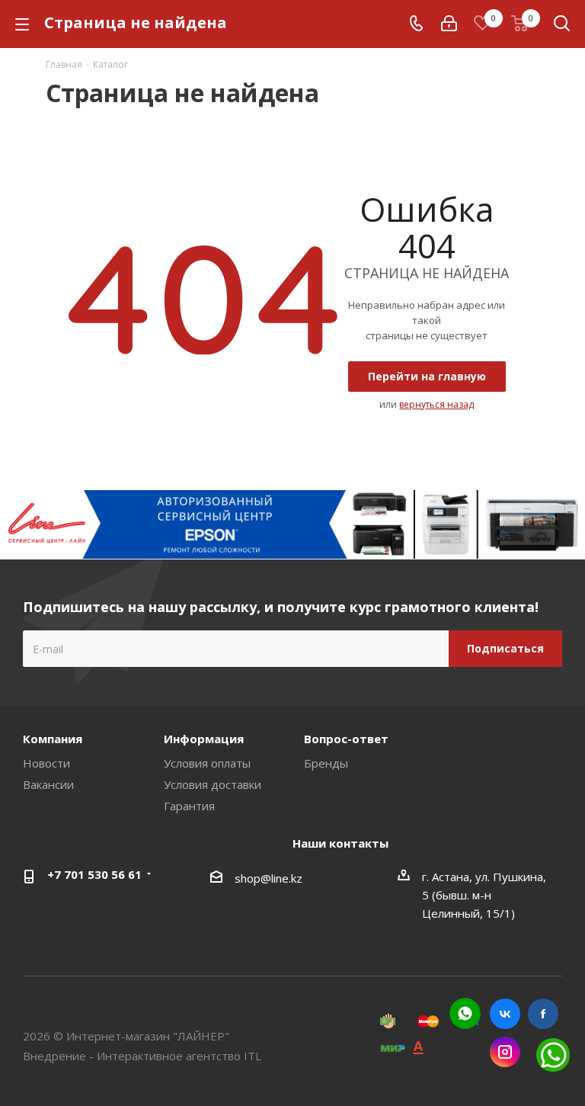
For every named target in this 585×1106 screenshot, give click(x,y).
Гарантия (189, 805)
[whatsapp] (465, 1013)
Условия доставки (212, 784)
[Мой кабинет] (449, 23)
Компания (52, 738)
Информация (204, 738)
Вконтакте (505, 1014)
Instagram (505, 1052)
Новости (46, 763)
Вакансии (48, 784)
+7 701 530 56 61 (94, 874)
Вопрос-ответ (346, 738)
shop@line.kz (268, 878)
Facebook (543, 1014)
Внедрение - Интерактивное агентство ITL (142, 1055)
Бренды (326, 763)
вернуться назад (436, 404)
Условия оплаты (207, 763)
